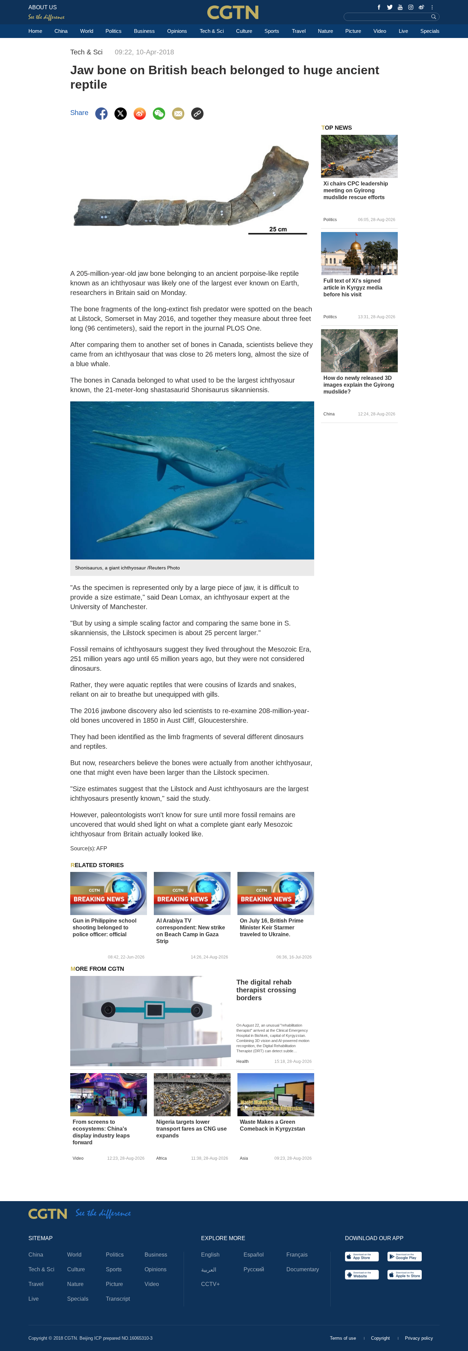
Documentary (302, 1269)
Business (144, 31)
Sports (271, 31)
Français (297, 1255)
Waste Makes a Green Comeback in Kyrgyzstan (272, 1125)
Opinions (177, 31)
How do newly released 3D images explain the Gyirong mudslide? (358, 385)
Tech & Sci (212, 31)
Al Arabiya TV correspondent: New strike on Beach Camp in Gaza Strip (190, 931)
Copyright (381, 1338)
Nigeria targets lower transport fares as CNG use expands (191, 1128)
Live (403, 31)
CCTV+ (210, 1284)
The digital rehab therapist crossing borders (266, 990)
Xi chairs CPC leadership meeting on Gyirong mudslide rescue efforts (355, 190)
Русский (254, 1269)
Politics (114, 31)
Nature (325, 31)
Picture (353, 31)
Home (35, 31)
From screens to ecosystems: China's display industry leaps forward (101, 1132)
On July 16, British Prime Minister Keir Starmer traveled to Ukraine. (272, 927)
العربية (208, 1270)
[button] (79, 1107)
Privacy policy (419, 1338)
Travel (299, 31)
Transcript (118, 1299)
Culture (244, 31)
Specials (430, 31)
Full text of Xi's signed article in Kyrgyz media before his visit (352, 287)
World (86, 31)
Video (379, 31)
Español (254, 1255)
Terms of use (343, 1338)
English (210, 1255)
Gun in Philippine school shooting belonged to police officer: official (104, 927)
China (60, 31)
